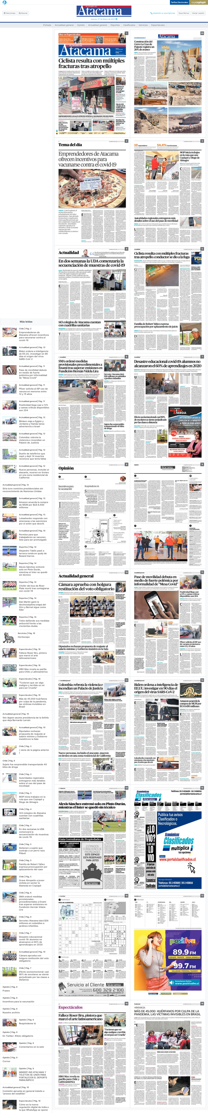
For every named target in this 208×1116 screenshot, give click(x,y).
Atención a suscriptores (164, 13)
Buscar (24, 13)
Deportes (115, 25)
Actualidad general (64, 25)
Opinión (81, 25)
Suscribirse (184, 13)
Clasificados (129, 25)
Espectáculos (158, 25)
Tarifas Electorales (179, 2)
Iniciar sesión (198, 13)
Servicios (143, 25)
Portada (47, 25)
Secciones (10, 13)
